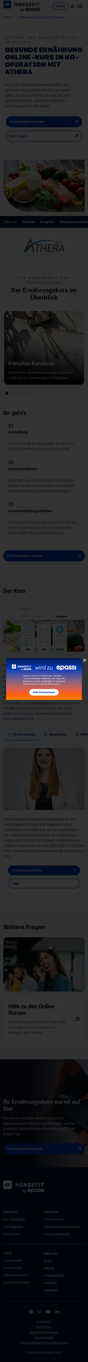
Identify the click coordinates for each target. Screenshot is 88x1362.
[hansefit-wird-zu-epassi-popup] (44, 660)
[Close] (84, 660)
